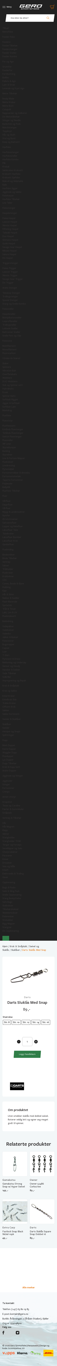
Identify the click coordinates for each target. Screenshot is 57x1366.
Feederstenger (9, 49)
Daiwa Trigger (9, 268)
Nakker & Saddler (10, 598)
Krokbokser (8, 576)
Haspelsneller (9, 314)
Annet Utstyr (9, 797)
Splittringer (8, 735)
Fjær (4, 590)
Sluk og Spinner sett (12, 385)
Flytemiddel (8, 469)
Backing (6, 451)
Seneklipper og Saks (12, 848)
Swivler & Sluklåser (11, 719)
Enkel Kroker (8, 696)
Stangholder (8, 837)
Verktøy (6, 562)
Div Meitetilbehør (11, 116)
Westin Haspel (9, 225)
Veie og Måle (8, 866)
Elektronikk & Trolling (13, 873)
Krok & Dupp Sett (11, 767)
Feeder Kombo (9, 56)
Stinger (6, 784)
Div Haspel (7, 258)
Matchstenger (9, 127)
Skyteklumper (9, 447)
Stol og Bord (8, 138)
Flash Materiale (9, 601)
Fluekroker (7, 572)
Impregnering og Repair (14, 680)
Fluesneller (7, 440)
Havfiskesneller (9, 156)
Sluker (5, 363)
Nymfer (6, 515)
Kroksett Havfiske (11, 174)
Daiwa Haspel (8, 218)
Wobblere (7, 378)
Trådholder (7, 569)
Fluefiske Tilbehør (11, 490)
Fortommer (8, 788)
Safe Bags (7, 902)
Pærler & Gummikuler (13, 809)
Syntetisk (7, 605)
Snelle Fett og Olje (11, 335)
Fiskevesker (8, 916)
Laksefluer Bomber (11, 537)
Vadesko (6, 633)
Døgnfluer (7, 504)
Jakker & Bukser (10, 637)
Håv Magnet (8, 826)
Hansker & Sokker (11, 669)
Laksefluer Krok (10, 540)
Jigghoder (7, 781)
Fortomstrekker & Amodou (16, 472)
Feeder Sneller (9, 53)
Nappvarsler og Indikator (14, 113)
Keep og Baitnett (11, 142)
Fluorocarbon (9, 353)
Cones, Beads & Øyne (13, 583)
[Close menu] (5, 938)
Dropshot (7, 802)
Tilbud (5, 28)
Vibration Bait (9, 370)
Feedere (6, 42)
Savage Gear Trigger (12, 279)
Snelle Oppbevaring (12, 894)
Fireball (5, 166)
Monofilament (9, 349)
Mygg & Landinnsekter (13, 512)
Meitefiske (7, 31)
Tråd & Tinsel (9, 609)
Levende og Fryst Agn (13, 88)
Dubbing (6, 587)
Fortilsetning (8, 74)
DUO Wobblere (9, 381)
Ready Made (8, 98)
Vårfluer (6, 508)
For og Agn (8, 61)
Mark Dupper (8, 745)
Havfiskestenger (10, 152)
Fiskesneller (8, 309)
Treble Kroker (9, 703)
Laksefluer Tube (10, 530)
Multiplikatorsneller (12, 317)
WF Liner (6, 443)
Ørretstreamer (10, 519)
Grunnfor (7, 66)
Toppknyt (7, 131)
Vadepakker (8, 626)
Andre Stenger (9, 287)
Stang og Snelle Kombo (14, 303)
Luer (4, 651)
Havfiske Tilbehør (11, 199)
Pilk (4, 163)
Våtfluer (6, 501)
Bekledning (7, 621)
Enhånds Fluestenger (12, 429)
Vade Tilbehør (9, 673)
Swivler (5, 728)
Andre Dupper (9, 770)
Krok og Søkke (9, 690)
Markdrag (7, 410)
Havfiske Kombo (10, 159)
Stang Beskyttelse (11, 898)
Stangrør (7, 927)
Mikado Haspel (9, 250)
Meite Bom (8, 106)
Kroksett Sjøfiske (11, 177)
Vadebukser (8, 630)
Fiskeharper (8, 195)
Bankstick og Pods (11, 124)
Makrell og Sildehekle (12, 181)
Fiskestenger (8, 208)
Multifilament (9, 346)
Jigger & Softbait (11, 403)
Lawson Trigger (10, 271)
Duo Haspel (8, 236)
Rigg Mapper (8, 923)
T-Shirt (6, 655)
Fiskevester (8, 640)
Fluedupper (7, 756)
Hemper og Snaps (11, 731)
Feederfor (7, 70)
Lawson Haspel (9, 221)
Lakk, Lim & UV (9, 612)
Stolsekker (7, 920)
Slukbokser (7, 905)
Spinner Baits (9, 396)
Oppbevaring (8, 882)
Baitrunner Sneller (11, 332)
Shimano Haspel (10, 240)
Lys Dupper (8, 759)
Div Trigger (8, 282)
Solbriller (6, 677)
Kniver (5, 859)
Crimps (6, 791)
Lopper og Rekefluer (12, 526)
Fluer (4, 496)
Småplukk (7, 812)
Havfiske (6, 147)
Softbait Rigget (10, 399)
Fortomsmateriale (11, 476)
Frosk (5, 392)
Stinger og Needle (11, 120)
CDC (4, 580)
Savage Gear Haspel (12, 247)
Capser (5, 648)
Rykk (4, 184)
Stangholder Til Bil (11, 841)
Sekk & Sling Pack (10, 891)
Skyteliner (7, 454)
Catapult (6, 109)
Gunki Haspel (8, 243)
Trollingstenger (10, 296)
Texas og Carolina (11, 805)
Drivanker (7, 862)
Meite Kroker (9, 102)
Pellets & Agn (9, 81)
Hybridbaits (8, 388)
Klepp (5, 830)
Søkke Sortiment (10, 714)
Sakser (5, 565)
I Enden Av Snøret (11, 358)
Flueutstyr (7, 420)
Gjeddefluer (8, 544)
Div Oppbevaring (10, 931)
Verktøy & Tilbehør (11, 818)
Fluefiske (6, 415)
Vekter (5, 834)
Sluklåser (6, 724)
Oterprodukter (10, 852)
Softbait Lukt (9, 406)
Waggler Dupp (9, 752)
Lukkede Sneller (10, 328)
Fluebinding (8, 549)
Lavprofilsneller (9, 321)
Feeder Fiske (8, 37)
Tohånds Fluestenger (12, 433)
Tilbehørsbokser (10, 909)
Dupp (5, 740)
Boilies (5, 77)
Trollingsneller (9, 325)
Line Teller (7, 203)
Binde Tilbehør (9, 558)
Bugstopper (8, 644)
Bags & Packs (9, 887)
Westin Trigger (9, 275)
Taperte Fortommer (12, 480)
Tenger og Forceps (11, 844)
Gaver (5, 877)
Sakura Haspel (9, 254)
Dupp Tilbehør (9, 763)
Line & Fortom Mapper (13, 458)
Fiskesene (7, 340)
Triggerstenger (10, 263)
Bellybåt (6, 487)
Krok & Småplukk (10, 685)
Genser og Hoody (11, 666)
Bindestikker (8, 554)
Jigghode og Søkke (11, 192)
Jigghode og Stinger (12, 775)
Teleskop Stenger (11, 293)
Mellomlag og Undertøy (14, 662)
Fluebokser (7, 462)
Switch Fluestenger (12, 436)
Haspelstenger (9, 213)
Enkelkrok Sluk (9, 699)
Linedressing (8, 465)
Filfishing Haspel (10, 229)
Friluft (5, 870)
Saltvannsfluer (9, 522)
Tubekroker (8, 533)
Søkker (5, 710)
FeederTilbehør (10, 45)
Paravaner (7, 855)
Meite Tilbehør (9, 93)
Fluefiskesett (9, 425)
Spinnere (6, 367)
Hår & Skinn (8, 594)
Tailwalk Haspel (9, 232)
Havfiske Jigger (10, 188)
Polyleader (7, 483)
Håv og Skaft (8, 134)
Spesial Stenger (10, 300)
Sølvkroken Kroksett (12, 170)
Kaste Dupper (9, 749)
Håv (4, 823)
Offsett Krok (9, 706)
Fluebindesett (9, 616)
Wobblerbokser (10, 912)
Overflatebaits (9, 374)
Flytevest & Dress (11, 659)
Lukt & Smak (8, 84)
